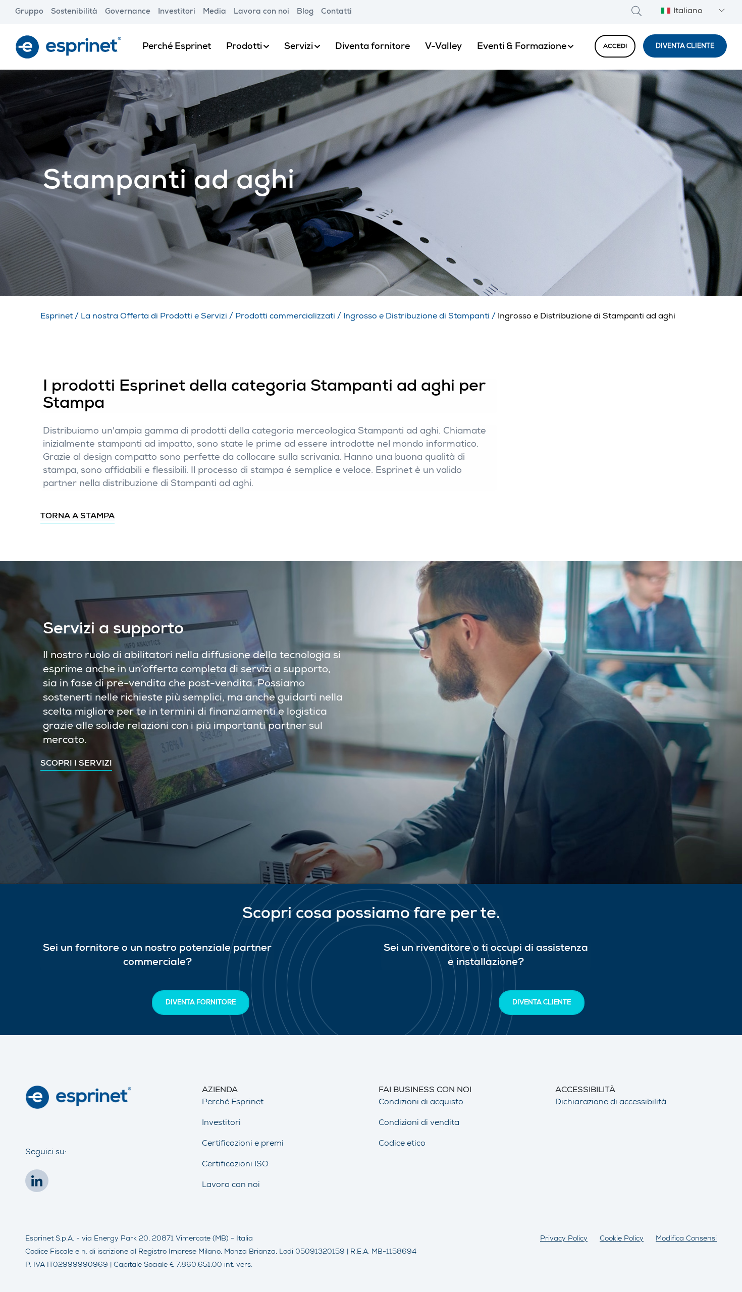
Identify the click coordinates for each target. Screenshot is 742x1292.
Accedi (615, 47)
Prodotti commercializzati (285, 317)
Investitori (176, 12)
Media (214, 12)
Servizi (298, 46)
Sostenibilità (74, 12)
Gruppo (29, 12)
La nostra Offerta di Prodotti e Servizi (154, 317)
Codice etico (402, 1144)
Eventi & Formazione (521, 46)
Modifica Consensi (686, 1239)
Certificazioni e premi (243, 1144)
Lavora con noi (261, 12)
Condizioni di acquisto (421, 1103)
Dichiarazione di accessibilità (610, 1103)
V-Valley (443, 46)
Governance (127, 12)
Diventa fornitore (372, 46)
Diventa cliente (685, 46)
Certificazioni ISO (235, 1165)
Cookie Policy (622, 1239)
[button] (691, 12)
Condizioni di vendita (419, 1123)
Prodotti (244, 46)
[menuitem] (177, 47)
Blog (305, 12)
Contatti (336, 12)
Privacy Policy (564, 1239)
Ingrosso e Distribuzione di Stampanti (416, 317)
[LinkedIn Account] (39, 1184)
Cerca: (636, 11)
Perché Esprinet (176, 46)
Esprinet (56, 317)
